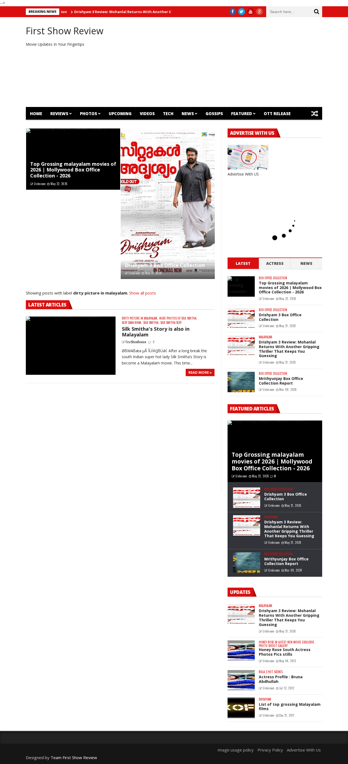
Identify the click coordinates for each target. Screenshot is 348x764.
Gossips (214, 113)
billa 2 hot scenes (270, 672)
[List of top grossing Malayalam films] (241, 708)
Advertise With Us (304, 750)
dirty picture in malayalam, (140, 318)
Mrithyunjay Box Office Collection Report (281, 381)
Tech (168, 113)
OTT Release (277, 113)
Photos (88, 113)
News (188, 113)
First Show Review (64, 30)
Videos (147, 113)
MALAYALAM (265, 337)
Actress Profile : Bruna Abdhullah (281, 679)
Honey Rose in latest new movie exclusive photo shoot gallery (286, 644)
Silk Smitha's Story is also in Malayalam (155, 332)
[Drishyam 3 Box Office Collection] (168, 203)
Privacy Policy (270, 750)
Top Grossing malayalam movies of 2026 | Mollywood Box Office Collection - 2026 (73, 170)
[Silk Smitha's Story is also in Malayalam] (71, 346)
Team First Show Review (74, 757)
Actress (275, 263)
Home (36, 113)
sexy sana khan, (132, 322)
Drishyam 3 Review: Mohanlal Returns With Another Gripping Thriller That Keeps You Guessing (143, 11)
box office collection (273, 278)
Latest (243, 263)
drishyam (265, 699)
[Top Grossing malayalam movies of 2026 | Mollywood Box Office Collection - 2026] (241, 286)
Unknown (40, 184)
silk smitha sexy (171, 322)
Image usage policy (235, 750)
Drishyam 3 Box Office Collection (165, 265)
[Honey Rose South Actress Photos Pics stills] (241, 650)
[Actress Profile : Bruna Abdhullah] (241, 680)
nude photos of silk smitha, (178, 318)
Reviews (59, 113)
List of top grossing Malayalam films (290, 706)
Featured (241, 113)
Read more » (200, 372)
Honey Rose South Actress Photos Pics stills (284, 652)
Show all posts (142, 293)
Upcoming (120, 113)
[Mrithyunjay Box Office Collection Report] (241, 382)
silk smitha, (151, 322)
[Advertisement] (224, 62)
